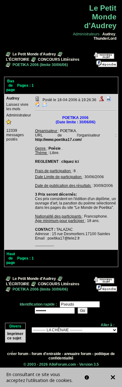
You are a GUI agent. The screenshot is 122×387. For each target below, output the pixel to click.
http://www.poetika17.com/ (58, 139)
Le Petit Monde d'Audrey (34, 54)
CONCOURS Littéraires (58, 59)
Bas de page (10, 85)
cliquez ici (70, 161)
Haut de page (10, 258)
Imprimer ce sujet (15, 336)
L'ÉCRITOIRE (17, 59)
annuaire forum (77, 354)
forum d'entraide (46, 354)
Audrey (108, 34)
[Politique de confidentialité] (86, 377)
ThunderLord (105, 38)
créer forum (17, 354)
